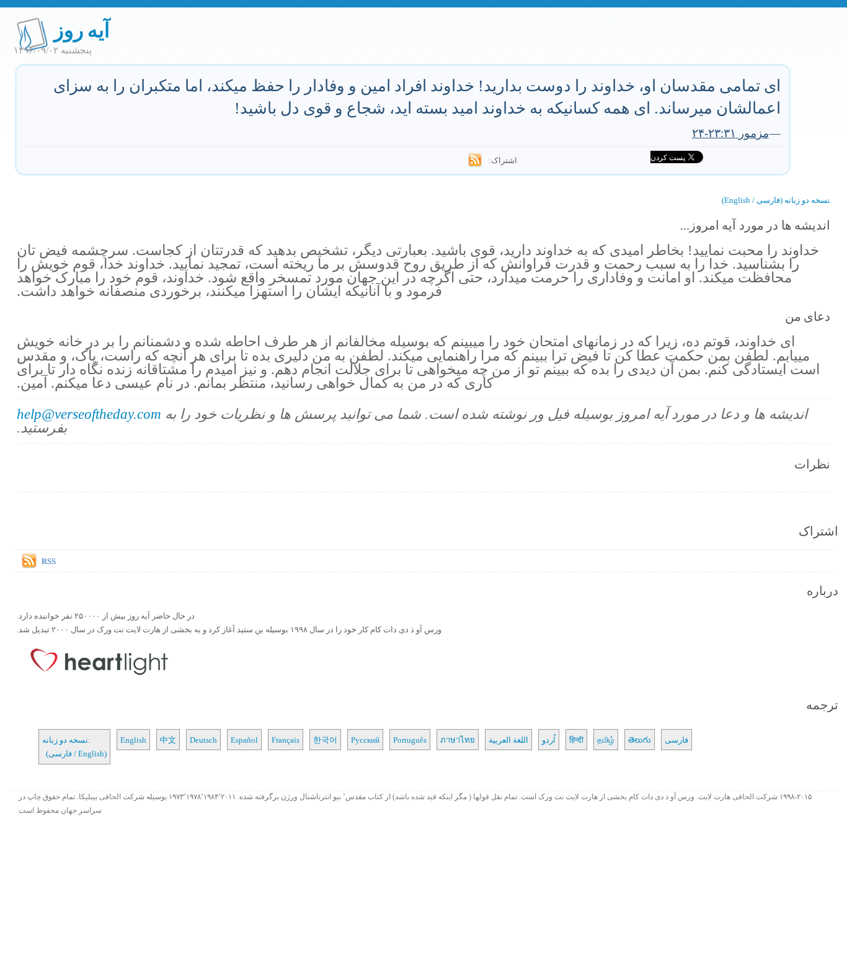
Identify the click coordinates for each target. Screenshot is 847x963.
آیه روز (82, 29)
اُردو (549, 739)
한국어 (325, 739)
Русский (365, 739)
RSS (49, 561)
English (133, 739)
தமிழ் (605, 739)
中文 (168, 739)
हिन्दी (576, 739)
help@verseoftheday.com (89, 413)
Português (410, 739)
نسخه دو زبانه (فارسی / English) (776, 199)
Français (285, 739)
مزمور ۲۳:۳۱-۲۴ (730, 132)
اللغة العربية (508, 739)
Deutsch (203, 739)
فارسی (676, 739)
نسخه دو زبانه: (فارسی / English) (74, 746)
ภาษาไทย (457, 739)
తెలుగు (639, 739)
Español (244, 739)
